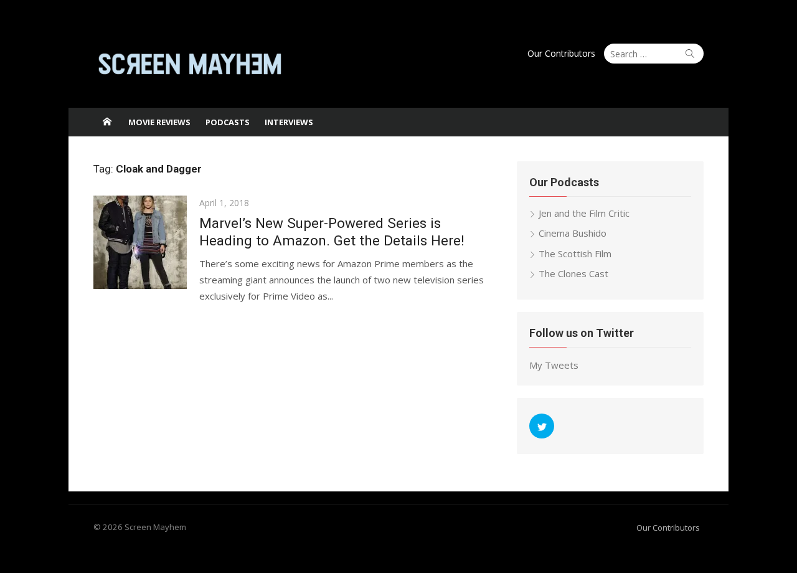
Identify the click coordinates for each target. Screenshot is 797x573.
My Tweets (553, 365)
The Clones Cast (573, 273)
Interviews (289, 122)
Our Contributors (561, 53)
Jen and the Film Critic (584, 213)
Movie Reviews (159, 122)
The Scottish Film (575, 253)
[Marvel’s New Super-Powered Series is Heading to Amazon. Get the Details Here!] (140, 242)
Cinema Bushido (572, 233)
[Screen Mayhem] (107, 122)
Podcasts (227, 122)
